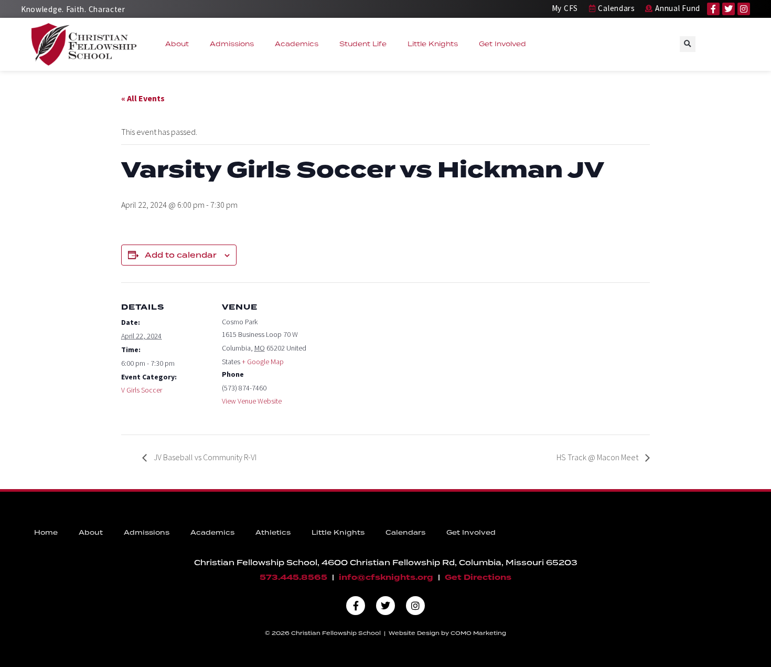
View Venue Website (252, 401)
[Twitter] (728, 9)
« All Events (143, 98)
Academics (296, 43)
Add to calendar (181, 255)
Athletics (273, 532)
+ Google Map (263, 361)
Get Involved (502, 43)
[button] (687, 44)
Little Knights (433, 43)
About (177, 43)
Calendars (405, 532)
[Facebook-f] (713, 9)
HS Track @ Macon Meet (598, 457)
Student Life (363, 43)
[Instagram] (743, 9)
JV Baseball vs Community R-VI (204, 457)
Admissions (232, 43)
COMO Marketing (478, 633)
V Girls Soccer (141, 390)
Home (46, 532)
